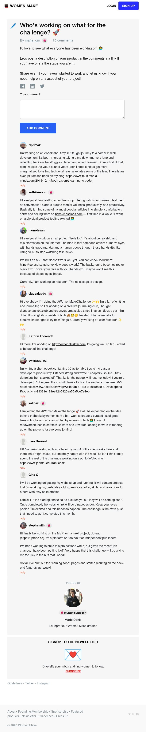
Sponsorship (59, 711)
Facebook (22, 86)
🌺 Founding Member (73, 612)
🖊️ (13, 25)
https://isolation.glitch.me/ (37, 264)
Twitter (42, 86)
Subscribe (73, 671)
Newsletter (29, 716)
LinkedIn (32, 86)
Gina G (33, 474)
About (11, 711)
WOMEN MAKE (24, 5)
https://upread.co (32, 538)
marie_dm (32, 40)
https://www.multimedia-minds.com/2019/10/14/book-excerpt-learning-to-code (59, 178)
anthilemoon (38, 192)
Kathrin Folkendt (41, 336)
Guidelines (14, 683)
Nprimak (35, 145)
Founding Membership (33, 711)
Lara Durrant (38, 441)
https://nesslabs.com (69, 214)
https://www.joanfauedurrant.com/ (42, 463)
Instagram (43, 683)
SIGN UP (128, 5)
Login (111, 5)
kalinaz (34, 403)
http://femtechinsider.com (69, 344)
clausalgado (37, 293)
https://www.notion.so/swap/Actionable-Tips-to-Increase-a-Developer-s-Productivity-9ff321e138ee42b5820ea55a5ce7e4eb (71, 388)
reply (22, 185)
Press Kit (62, 716)
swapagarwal (38, 360)
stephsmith (37, 525)
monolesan (37, 230)
